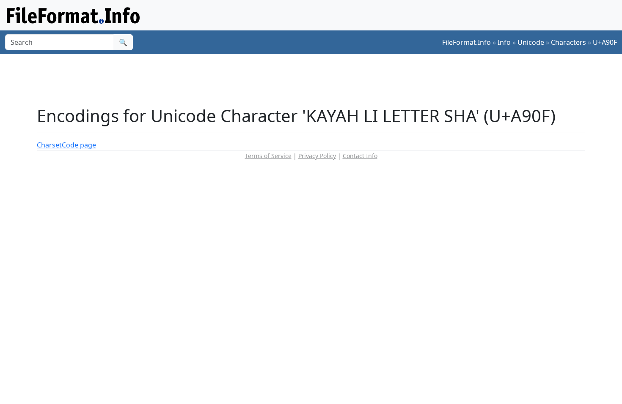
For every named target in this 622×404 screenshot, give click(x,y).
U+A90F (605, 42)
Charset (49, 145)
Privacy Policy (317, 156)
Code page (79, 145)
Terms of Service (268, 156)
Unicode (530, 42)
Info (504, 42)
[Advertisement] (316, 80)
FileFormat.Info (466, 42)
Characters (568, 42)
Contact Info (360, 156)
